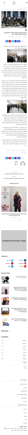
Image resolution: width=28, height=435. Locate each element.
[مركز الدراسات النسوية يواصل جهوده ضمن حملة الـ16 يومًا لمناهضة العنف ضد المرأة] (14, 199)
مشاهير (25, 430)
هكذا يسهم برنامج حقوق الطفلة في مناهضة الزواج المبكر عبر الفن (19, 298)
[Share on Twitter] (12, 41)
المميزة (13, 343)
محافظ (9, 150)
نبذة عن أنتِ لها (23, 384)
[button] (2, 203)
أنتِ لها (25, 428)
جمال (15, 428)
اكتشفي (25, 423)
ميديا (21, 7)
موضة (25, 416)
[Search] (4, 3)
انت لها (18, 428)
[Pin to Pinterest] (10, 41)
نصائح (12, 430)
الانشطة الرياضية (23, 150)
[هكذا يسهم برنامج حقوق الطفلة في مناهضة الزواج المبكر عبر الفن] (5, 301)
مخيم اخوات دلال (23, 152)
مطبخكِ (13, 358)
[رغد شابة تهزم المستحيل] (5, 280)
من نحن (25, 388)
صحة (9, 428)
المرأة (22, 428)
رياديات (13, 349)
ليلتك (26, 420)
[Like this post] (18, 41)
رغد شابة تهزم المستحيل (21, 276)
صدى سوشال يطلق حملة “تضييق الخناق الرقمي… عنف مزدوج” (19, 319)
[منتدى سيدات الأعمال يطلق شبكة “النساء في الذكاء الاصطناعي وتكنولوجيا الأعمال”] (5, 311)
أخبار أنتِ (25, 409)
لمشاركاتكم (24, 398)
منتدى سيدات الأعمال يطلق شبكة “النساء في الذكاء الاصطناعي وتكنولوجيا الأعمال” (19, 310)
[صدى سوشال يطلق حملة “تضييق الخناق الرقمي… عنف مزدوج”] (5, 322)
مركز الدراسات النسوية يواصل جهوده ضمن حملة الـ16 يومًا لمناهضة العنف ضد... (14, 214)
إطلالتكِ (13, 340)
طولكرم (18, 150)
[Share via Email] (7, 41)
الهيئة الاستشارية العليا (22, 394)
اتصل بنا (25, 401)
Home (25, 7)
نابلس (15, 430)
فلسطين (13, 150)
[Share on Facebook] (15, 41)
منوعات (24, 361)
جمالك (25, 413)
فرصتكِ (13, 355)
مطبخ (22, 430)
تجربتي (13, 346)
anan (26, 37)
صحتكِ (13, 352)
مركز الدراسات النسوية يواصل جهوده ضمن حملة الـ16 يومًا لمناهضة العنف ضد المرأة (20, 289)
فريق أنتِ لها (24, 391)
